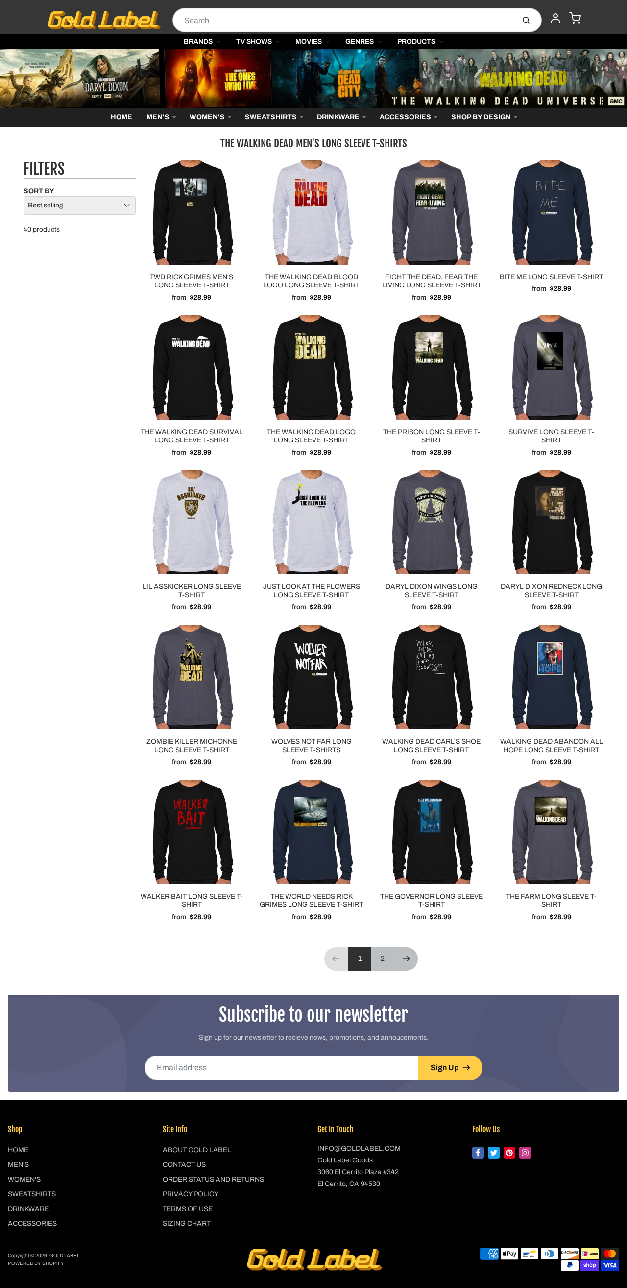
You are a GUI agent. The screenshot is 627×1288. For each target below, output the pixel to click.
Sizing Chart (187, 1223)
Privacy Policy (190, 1194)
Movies (308, 41)
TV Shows (254, 41)
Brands (198, 41)
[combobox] (342, 20)
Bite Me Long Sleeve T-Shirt (551, 277)
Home (121, 117)
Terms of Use (188, 1208)
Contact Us (184, 1164)
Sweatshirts (271, 117)
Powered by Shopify (36, 1263)
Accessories (405, 117)
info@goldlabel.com (359, 1148)
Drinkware (338, 117)
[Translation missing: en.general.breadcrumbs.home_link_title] (313, 78)
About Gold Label (197, 1150)
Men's (157, 117)
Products (416, 41)
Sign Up (444, 1067)
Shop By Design (481, 117)
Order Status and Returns (213, 1179)
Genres (359, 41)
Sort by (39, 191)
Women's (207, 117)
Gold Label (64, 1255)
